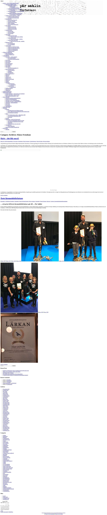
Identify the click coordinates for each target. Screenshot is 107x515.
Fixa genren (7, 62)
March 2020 (5, 393)
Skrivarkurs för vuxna (7, 482)
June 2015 (5, 424)
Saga (4, 473)
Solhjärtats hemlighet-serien (10, 4)
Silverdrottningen (6, 478)
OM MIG (7, 129)
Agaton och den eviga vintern (14, 47)
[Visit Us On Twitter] (58, 513)
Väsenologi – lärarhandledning (11, 102)
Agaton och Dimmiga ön (13, 50)
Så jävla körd (10, 31)
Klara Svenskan (26, 141)
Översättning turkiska (14, 7)
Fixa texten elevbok (12, 58)
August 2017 (5, 409)
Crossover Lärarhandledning (11, 99)
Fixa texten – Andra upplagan (11, 56)
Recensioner (12, 6)
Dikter (6, 113)
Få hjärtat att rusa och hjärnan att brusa (15, 110)
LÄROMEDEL (6, 55)
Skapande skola (6, 479)
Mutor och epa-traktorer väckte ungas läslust (11, 371)
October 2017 (5, 408)
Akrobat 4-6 (7, 90)
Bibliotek (5, 437)
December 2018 (6, 402)
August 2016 (5, 414)
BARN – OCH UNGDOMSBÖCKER (11, 3)
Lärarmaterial (13, 84)
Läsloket (7, 81)
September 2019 (6, 395)
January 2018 (5, 407)
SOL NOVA (7, 66)
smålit (4, 485)
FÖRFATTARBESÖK (7, 52)
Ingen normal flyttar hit (12, 20)
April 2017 (5, 410)
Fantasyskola (5, 442)
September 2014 (6, 430)
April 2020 (5, 392)
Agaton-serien (8, 45)
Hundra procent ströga (12, 29)
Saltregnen (5, 476)
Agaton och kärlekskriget (13, 49)
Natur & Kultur (39, 141)
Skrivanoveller (6, 481)
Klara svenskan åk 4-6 (9, 69)
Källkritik (5, 455)
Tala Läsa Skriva (11, 70)
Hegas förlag (5, 452)
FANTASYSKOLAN (9, 54)
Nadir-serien (7, 34)
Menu (2, 1)
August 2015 (5, 423)
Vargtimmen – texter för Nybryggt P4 (12, 119)
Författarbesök (6, 447)
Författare (5, 448)
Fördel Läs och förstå (9, 79)
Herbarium (10, 122)
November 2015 (6, 420)
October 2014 (5, 429)
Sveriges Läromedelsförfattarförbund (58, 201)
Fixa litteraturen (8, 64)
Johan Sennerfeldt (6, 383)
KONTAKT (5, 128)
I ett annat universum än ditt (13, 17)
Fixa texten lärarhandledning (13, 59)
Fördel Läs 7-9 (8, 78)
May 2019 (5, 398)
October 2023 (5, 390)
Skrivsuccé (7, 74)
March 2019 (5, 399)
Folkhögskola (5, 445)
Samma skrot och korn (12, 22)
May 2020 (5, 391)
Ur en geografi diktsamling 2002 (14, 116)
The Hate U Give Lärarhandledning (12, 100)
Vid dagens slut (8, 125)
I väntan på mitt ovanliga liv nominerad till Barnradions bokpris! (15, 375)
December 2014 (6, 427)
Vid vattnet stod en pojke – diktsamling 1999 (16, 114)
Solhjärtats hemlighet (7, 487)
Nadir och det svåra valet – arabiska (17, 41)
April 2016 (5, 417)
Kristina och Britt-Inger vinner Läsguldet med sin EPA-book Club (16, 370)
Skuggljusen (5, 484)
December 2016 (6, 412)
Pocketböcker (10, 72)
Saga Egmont (5, 474)
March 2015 (5, 426)
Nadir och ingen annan (12, 35)
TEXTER (5, 108)
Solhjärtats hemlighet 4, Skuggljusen (15, 13)
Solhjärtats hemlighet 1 (12, 5)
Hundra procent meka (12, 27)
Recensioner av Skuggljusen (15, 14)
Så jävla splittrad (11, 32)
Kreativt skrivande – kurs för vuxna (12, 94)
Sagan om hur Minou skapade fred (12, 127)
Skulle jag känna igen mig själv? (14, 123)
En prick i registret (11, 21)
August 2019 (5, 397)
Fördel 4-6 (7, 80)
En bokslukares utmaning (13, 112)
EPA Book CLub (6, 439)
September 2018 (6, 404)
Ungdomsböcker (6, 491)
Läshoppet (7, 82)
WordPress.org (6, 499)
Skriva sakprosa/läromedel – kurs (11, 96)
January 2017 (5, 411)
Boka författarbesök (9, 53)
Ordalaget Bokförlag (7, 472)
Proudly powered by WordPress (6, 511)
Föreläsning (20, 141)
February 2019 (6, 400)
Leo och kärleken (11, 44)
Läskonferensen (33, 141)
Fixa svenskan (8, 61)
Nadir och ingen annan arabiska (16, 36)
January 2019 (5, 401)
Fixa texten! (7, 60)
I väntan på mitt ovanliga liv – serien (12, 15)
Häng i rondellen (11, 23)
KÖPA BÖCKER (6, 107)
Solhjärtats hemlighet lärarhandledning (12, 98)
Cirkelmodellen (10, 141)
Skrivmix (48, 201)
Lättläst (4, 462)
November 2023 (6, 389)
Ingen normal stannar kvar (13, 24)
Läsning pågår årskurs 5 (7, 460)
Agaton (4, 435)
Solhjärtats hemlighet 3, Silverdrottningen (16, 11)
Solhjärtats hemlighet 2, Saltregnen (14, 8)
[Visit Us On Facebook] (49, 513)
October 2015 (5, 421)
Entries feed (5, 497)
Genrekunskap (6, 450)
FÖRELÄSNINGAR (7, 91)
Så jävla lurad (10, 33)
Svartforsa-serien (8, 30)
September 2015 (6, 422)
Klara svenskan (32, 201)
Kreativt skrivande (6, 457)
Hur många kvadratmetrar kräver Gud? (15, 121)
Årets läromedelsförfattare (11, 198)
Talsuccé (7, 75)
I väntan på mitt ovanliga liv (13, 16)
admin (48, 141)
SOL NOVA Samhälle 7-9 (13, 68)
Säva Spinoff (8, 25)
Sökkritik (5, 486)
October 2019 (5, 394)
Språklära (10, 71)
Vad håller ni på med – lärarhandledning (13, 101)
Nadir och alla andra (12, 37)
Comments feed (6, 498)
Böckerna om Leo (9, 42)
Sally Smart (5, 475)
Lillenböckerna (11, 85)
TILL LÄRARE (6, 97)
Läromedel (16, 201)
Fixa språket (7, 65)
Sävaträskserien (8, 18)
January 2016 (5, 419)
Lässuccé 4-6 (8, 77)
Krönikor (7, 109)
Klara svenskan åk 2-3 (9, 73)
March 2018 (5, 405)
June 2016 (5, 416)
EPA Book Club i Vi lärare (8, 372)
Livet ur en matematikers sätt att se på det (16, 120)
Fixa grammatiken (9, 63)
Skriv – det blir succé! (9, 138)
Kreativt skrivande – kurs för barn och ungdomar (15, 93)
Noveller (7, 118)
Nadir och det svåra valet (13, 40)
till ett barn (10, 117)
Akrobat (26, 201)
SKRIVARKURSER (7, 92)
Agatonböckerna (11, 83)
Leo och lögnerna (11, 43)
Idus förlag (5, 454)
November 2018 (6, 403)
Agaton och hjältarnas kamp (13, 46)
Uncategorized (6, 490)
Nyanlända (5, 471)
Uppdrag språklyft (9, 88)
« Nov (1, 510)
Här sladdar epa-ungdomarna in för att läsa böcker (12, 374)
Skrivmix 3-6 (8, 89)
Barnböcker (5, 436)
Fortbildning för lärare (7, 449)
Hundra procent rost (12, 26)
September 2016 (6, 413)
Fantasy (4, 440)
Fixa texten (7, 103)
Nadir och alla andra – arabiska (16, 39)
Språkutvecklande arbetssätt (8, 488)
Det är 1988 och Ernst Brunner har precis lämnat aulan (18, 111)
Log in (4, 495)
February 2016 (6, 418)
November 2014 (6, 428)
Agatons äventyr (11, 51)
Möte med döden (11, 126)
